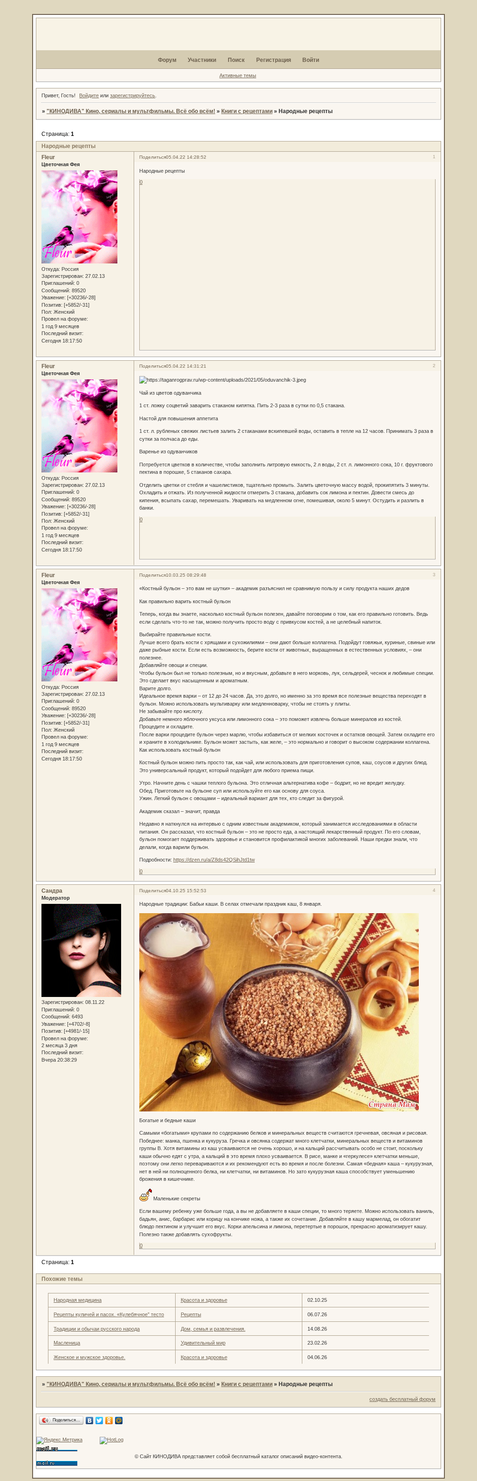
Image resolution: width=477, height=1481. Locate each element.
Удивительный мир (203, 1343)
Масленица (67, 1343)
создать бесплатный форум (402, 1399)
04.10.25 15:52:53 (186, 890)
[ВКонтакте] (90, 1420)
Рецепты (191, 1314)
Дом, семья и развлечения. (213, 1329)
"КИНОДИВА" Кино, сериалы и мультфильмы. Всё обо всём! (131, 111)
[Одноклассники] (109, 1420)
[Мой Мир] (119, 1420)
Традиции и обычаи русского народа (97, 1329)
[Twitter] (99, 1420)
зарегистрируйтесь (132, 95)
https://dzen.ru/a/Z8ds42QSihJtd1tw (214, 859)
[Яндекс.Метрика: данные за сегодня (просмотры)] (59, 1440)
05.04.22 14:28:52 (186, 157)
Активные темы (237, 75)
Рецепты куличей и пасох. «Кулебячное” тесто (109, 1314)
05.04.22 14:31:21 (186, 366)
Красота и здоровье (204, 1300)
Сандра (51, 891)
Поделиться (152, 157)
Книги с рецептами (247, 111)
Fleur (48, 157)
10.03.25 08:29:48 (186, 575)
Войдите (89, 95)
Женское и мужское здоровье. (89, 1357)
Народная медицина (78, 1300)
